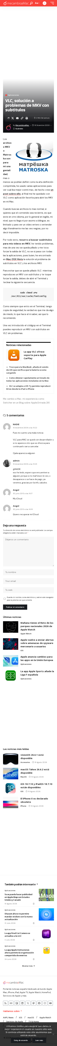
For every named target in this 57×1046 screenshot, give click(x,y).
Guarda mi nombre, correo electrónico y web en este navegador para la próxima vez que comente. (30, 598)
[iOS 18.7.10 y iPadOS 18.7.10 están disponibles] (10, 788)
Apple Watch (26, 634)
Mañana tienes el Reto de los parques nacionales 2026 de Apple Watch (37, 626)
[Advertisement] (28, 36)
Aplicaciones (13, 95)
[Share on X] (12, 118)
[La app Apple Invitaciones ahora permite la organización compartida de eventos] (46, 950)
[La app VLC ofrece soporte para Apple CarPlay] (13, 355)
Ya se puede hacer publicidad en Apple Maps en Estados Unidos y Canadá (18, 897)
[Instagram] (44, 1003)
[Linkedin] (22, 1003)
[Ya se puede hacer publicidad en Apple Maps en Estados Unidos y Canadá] (46, 895)
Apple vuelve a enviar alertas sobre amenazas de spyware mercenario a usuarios (37, 643)
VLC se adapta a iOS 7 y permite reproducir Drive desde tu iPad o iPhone (28, 387)
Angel (16, 490)
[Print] (27, 118)
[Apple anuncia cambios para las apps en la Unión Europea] (10, 661)
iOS (22, 650)
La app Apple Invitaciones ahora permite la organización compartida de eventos (19, 952)
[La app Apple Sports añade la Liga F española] (10, 675)
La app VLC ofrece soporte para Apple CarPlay (35, 355)
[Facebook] (39, 1003)
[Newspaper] (11, 1003)
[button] (31, 3)
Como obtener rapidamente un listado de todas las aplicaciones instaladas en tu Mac (27, 379)
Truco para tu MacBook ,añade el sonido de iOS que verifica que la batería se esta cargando (27, 370)
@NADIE (17, 469)
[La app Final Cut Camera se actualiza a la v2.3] (46, 934)
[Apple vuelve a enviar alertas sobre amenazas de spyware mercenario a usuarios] (10, 644)
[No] (53, 1034)
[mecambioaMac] (16, 3)
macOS (24, 777)
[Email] (17, 118)
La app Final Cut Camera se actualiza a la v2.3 (17, 934)
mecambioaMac (22, 125)
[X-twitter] (28, 1003)
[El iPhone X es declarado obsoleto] (10, 802)
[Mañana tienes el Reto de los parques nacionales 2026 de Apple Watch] (10, 627)
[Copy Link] (22, 118)
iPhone (23, 806)
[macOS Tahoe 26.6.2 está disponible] (10, 773)
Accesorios (25, 762)
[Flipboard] (16, 1003)
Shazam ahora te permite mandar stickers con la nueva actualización (19, 916)
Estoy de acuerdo (21, 1040)
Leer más (39, 1040)
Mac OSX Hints (14, 259)
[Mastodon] (33, 1003)
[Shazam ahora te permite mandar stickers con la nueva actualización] (46, 914)
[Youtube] (50, 1003)
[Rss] (5, 1003)
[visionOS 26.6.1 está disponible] (10, 759)
